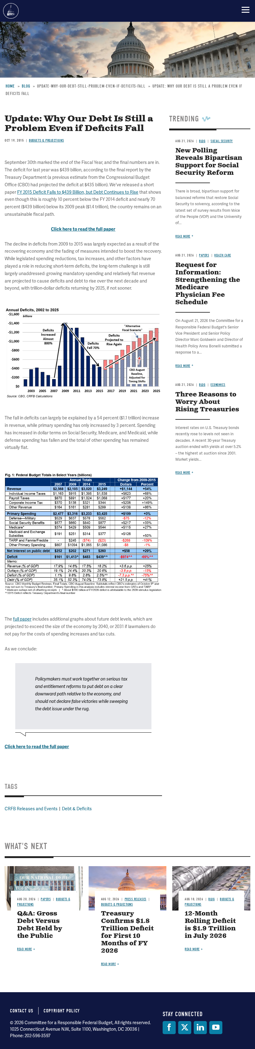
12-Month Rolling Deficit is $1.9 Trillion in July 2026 (210, 925)
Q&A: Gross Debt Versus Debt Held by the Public (39, 925)
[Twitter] (184, 1027)
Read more (182, 473)
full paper (22, 619)
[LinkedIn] (200, 1027)
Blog (211, 899)
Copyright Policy (62, 1011)
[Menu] (245, 9)
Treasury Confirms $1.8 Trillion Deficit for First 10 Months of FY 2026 (127, 932)
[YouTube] (215, 1027)
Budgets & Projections (117, 904)
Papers (46, 899)
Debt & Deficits (77, 809)
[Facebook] (169, 1027)
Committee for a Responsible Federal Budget (11, 11)
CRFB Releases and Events (31, 809)
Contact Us (21, 1011)
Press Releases (135, 899)
